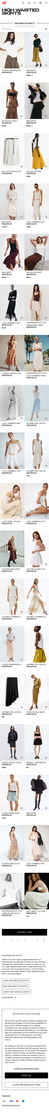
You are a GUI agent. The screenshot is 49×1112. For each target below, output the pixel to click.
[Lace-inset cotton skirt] (36, 891)
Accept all (26, 1075)
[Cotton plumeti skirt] (36, 549)
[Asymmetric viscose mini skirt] (36, 644)
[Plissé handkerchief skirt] (12, 644)
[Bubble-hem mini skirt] (36, 742)
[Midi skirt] (36, 50)
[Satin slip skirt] (12, 100)
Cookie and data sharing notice (26, 1069)
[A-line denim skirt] (12, 793)
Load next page (24, 932)
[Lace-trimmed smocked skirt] (12, 403)
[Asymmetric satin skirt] (12, 692)
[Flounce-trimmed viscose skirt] (12, 596)
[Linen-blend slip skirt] (12, 891)
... (31, 940)
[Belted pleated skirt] (12, 151)
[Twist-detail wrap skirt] (36, 692)
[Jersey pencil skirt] (12, 742)
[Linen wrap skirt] (36, 302)
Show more (7, 998)
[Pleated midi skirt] (12, 549)
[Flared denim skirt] (12, 50)
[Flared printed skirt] (12, 353)
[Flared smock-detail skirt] (12, 843)
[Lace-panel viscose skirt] (12, 501)
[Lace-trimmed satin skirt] (36, 201)
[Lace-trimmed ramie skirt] (36, 353)
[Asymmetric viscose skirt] (36, 403)
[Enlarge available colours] (4, 125)
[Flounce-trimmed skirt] (36, 596)
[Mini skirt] (36, 793)
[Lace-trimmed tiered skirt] (12, 450)
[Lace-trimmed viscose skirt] (36, 843)
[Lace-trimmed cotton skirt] (36, 501)
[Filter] (45, 29)
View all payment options (11, 1105)
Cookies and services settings (26, 1085)
